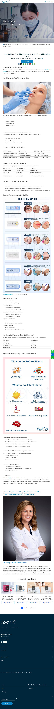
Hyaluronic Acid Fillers (30, 494)
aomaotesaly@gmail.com (6, 634)
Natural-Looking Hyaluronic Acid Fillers (13, 491)
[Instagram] (6, 642)
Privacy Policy (29, 672)
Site (42, 58)
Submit (7, 703)
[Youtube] (4, 642)
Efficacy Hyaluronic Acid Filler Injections (13, 494)
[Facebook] (1, 642)
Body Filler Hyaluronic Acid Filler (32, 491)
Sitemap (23, 672)
